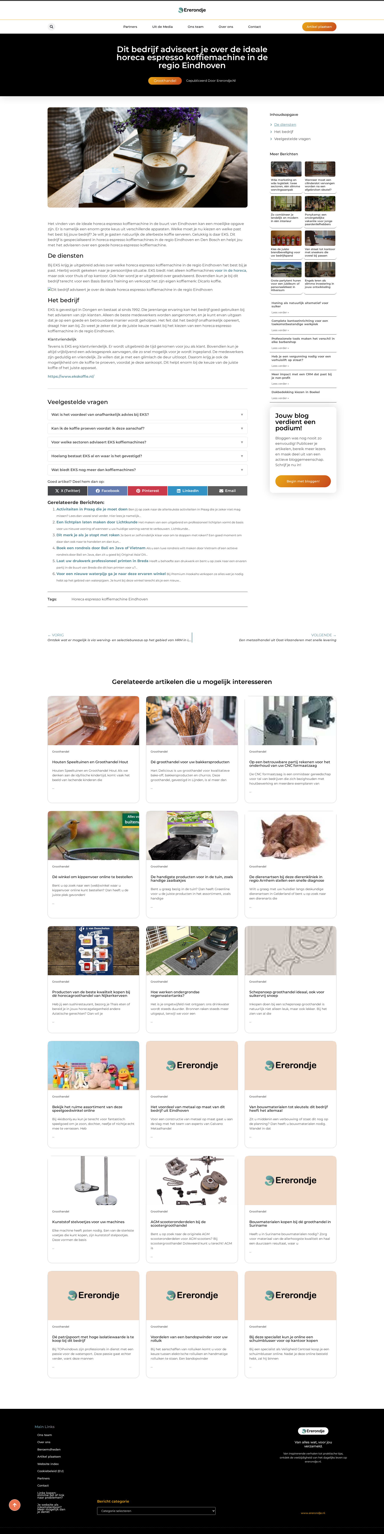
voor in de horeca (230, 270)
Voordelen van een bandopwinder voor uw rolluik (189, 1339)
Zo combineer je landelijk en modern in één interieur (284, 218)
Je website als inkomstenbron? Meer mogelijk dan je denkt (51, 1508)
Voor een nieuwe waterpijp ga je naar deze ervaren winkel (111, 574)
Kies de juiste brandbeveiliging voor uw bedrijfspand (285, 252)
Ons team (196, 27)
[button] (51, 27)
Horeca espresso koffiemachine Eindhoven (110, 599)
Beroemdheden (49, 1449)
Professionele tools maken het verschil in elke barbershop (303, 340)
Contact (254, 27)
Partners (130, 27)
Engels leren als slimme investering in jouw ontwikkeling (319, 284)
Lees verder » (280, 312)
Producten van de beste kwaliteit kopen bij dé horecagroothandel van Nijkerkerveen (91, 994)
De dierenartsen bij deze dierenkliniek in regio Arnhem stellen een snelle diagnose (286, 879)
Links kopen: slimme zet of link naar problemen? (50, 1495)
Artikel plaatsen (49, 1456)
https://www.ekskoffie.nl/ (71, 376)
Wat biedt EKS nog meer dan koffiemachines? (147, 470)
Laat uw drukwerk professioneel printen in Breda (102, 561)
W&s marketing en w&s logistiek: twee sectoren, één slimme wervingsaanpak (285, 184)
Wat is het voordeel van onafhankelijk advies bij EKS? (147, 414)
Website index (48, 1464)
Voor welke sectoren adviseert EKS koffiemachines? (147, 442)
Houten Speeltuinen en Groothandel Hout (90, 762)
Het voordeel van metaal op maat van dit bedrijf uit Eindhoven (188, 1109)
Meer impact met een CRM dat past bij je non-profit (302, 375)
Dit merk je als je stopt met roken (88, 535)
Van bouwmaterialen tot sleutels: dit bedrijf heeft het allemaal (288, 1109)
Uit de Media (162, 27)
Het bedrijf (283, 132)
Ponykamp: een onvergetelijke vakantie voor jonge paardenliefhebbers (318, 219)
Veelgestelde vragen (292, 139)
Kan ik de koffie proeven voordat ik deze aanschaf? (147, 428)
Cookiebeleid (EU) (50, 1471)
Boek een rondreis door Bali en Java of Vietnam (101, 548)
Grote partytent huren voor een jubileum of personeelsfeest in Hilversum (286, 285)
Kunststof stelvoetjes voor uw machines (88, 1222)
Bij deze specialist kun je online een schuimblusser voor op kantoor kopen (283, 1339)
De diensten (285, 124)
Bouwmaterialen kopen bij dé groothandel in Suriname (290, 1224)
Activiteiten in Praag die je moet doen (92, 509)
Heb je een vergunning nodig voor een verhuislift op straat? (301, 358)
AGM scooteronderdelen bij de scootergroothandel (178, 1224)
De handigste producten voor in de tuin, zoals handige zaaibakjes (192, 879)
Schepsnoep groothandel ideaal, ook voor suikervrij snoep (286, 994)
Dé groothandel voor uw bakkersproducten (190, 762)
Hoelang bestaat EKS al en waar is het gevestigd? (147, 456)
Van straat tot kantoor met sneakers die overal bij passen (320, 252)
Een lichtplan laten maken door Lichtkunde (97, 522)
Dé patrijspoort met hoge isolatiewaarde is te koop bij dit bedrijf (93, 1339)
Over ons (226, 27)
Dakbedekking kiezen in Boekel (296, 392)
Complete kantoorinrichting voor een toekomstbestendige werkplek (300, 322)
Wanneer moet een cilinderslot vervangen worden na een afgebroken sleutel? (320, 184)
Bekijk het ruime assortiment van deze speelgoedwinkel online (87, 1109)
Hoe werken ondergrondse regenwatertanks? (175, 994)
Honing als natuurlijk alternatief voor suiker (300, 304)
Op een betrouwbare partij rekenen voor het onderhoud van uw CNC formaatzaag (289, 764)
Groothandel (165, 81)
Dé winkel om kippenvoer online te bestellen (92, 877)
